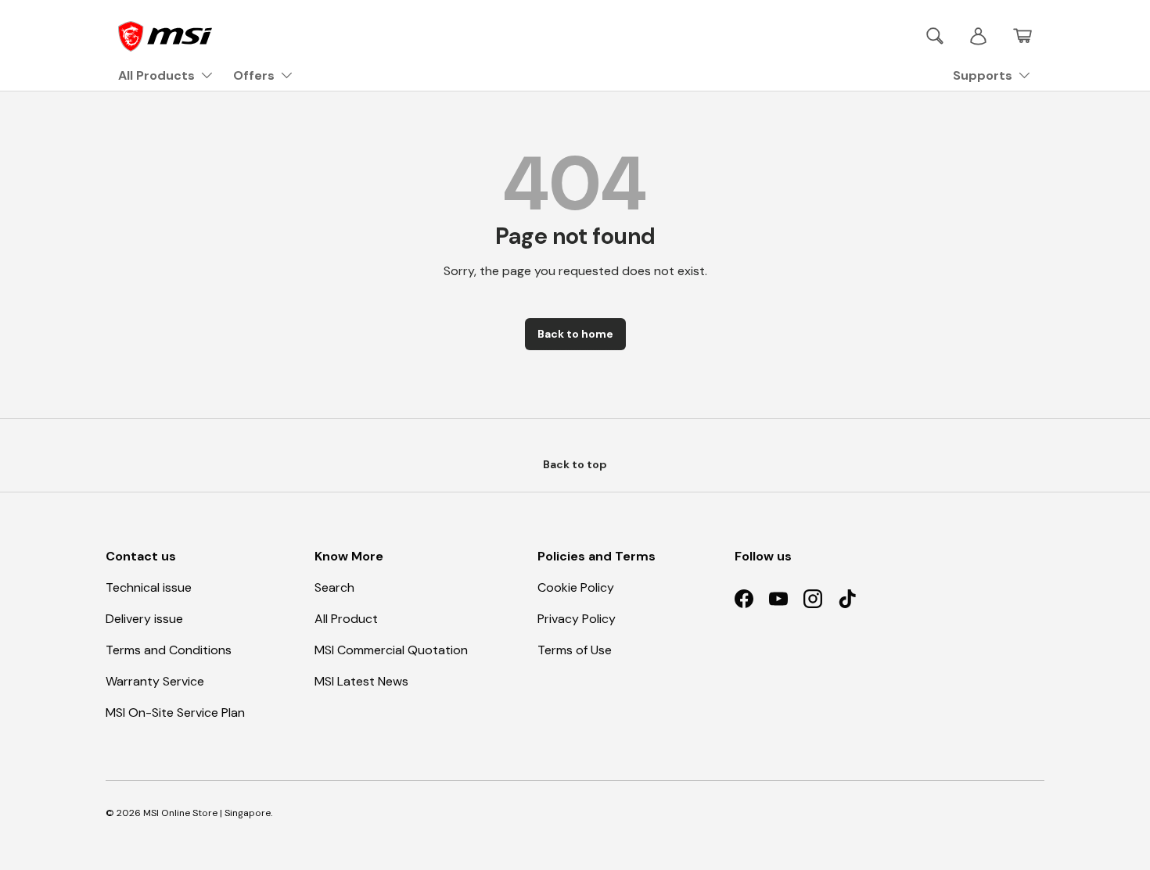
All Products (156, 75)
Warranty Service (155, 681)
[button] (1022, 36)
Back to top (575, 464)
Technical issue (149, 587)
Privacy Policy (576, 618)
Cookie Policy (575, 587)
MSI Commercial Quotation (391, 650)
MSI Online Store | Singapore (207, 813)
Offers (254, 75)
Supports (982, 75)
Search (334, 587)
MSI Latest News (361, 681)
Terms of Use (574, 650)
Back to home (575, 334)
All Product (346, 618)
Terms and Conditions (169, 650)
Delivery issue (144, 618)
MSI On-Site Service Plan (175, 712)
